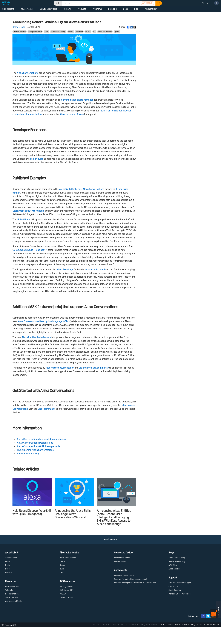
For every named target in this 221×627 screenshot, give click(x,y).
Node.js (70, 32)
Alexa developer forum (72, 114)
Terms (163, 624)
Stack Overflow (11, 597)
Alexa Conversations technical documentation (41, 439)
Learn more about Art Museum (28, 210)
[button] (10, 624)
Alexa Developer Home (208, 624)
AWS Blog (173, 565)
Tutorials (9, 590)
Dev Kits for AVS (66, 597)
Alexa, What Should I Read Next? (30, 249)
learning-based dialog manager (77, 99)
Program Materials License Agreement (130, 579)
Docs (170, 624)
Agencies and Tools (13, 601)
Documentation (11, 594)
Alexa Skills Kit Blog (177, 557)
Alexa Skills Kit (11, 557)
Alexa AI (67, 9)
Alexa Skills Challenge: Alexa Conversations (81, 189)
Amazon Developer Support (180, 582)
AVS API (63, 594)
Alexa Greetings (65, 269)
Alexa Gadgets (120, 561)
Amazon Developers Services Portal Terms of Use (135, 582)
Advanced (79, 32)
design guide (36, 158)
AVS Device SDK (66, 590)
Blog (136, 9)
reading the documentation (60, 367)
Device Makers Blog (177, 561)
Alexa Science (174, 569)
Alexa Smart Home (122, 557)
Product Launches (20, 32)
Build (7, 569)
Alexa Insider (151, 9)
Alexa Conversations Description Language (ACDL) (43, 321)
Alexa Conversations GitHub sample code (38, 446)
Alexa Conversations (27, 72)
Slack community (46, 408)
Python (117, 32)
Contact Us (173, 586)
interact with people (95, 269)
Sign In (205, 3)
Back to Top (110, 539)
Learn (7, 561)
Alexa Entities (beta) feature (36, 337)
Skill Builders (8, 9)
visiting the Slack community (94, 367)
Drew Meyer (18, 26)
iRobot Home (24, 219)
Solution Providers (48, 9)
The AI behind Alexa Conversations (35, 449)
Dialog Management (35, 32)
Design (8, 565)
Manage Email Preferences (180, 594)
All (57, 3)
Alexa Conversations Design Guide (35, 442)
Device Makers (27, 9)
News (46, 32)
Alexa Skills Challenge (58, 32)
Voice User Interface (105, 32)
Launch (87, 32)
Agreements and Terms (124, 575)
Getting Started (11, 586)
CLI (94, 32)
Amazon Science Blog (28, 453)
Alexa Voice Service (68, 557)
